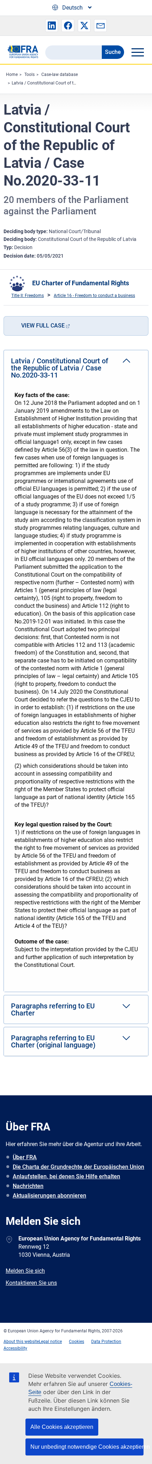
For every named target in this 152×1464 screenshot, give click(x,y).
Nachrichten (28, 1186)
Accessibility (15, 1348)
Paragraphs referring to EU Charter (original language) (53, 1041)
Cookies (76, 1341)
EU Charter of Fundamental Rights (80, 283)
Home (12, 74)
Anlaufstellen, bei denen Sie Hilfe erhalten (66, 1176)
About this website (21, 1341)
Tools (29, 74)
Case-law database (59, 74)
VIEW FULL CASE (43, 325)
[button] (51, 25)
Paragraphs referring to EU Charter (53, 1009)
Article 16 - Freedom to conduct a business (94, 295)
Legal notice (50, 1341)
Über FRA (25, 1157)
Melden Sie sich (25, 1270)
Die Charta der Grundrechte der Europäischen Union (78, 1166)
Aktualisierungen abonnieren (49, 1195)
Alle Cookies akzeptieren (61, 1427)
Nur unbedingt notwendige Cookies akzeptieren (87, 1447)
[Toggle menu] (137, 52)
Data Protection (106, 1341)
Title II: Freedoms (27, 295)
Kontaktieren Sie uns (31, 1282)
